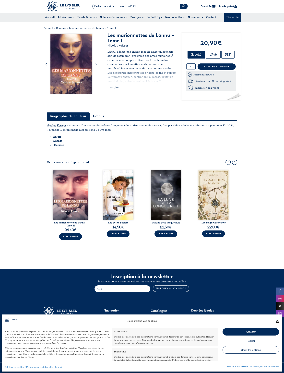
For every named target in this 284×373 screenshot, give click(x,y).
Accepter (251, 331)
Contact (211, 17)
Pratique (135, 17)
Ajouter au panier (216, 66)
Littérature (65, 17)
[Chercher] (184, 6)
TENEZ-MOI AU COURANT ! (171, 289)
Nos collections (175, 17)
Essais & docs (86, 17)
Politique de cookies (14, 367)
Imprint (58, 367)
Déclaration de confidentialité (39, 367)
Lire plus (113, 87)
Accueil (50, 17)
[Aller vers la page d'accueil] (68, 311)
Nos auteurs (195, 17)
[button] (277, 321)
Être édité (232, 17)
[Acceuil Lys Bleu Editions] (63, 6)
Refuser (251, 340)
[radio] (196, 55)
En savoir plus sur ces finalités (264, 366)
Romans (61, 28)
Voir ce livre (70, 237)
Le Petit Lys (154, 17)
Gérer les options (251, 349)
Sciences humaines (112, 17)
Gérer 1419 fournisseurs (237, 366)
